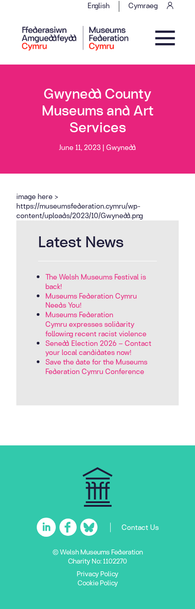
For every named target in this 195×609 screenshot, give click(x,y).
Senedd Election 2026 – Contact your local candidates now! (98, 347)
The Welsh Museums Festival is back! (95, 281)
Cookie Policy (98, 582)
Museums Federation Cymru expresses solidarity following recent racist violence (95, 324)
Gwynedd (121, 147)
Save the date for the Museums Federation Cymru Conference (96, 366)
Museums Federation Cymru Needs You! (91, 300)
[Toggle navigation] (165, 38)
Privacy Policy (97, 573)
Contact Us (140, 527)
